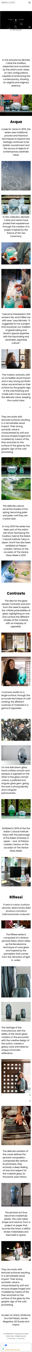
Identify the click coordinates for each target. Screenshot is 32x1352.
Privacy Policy (12, 1338)
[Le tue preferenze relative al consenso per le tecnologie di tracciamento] (3, 1349)
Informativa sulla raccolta (11, 1350)
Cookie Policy (21, 1338)
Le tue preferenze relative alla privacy (18, 1345)
